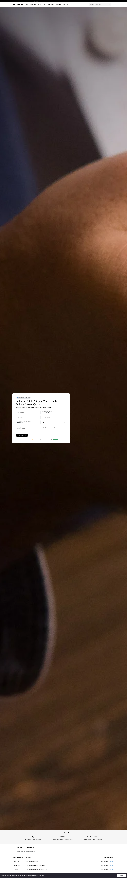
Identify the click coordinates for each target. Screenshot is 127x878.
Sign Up (108, 1)
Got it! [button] (121, 875)
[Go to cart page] (113, 4)
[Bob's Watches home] (18, 4)
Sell (111, 861)
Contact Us (98, 1)
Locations (104, 1)
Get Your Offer (22, 435)
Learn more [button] (41, 875)
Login (113, 1)
